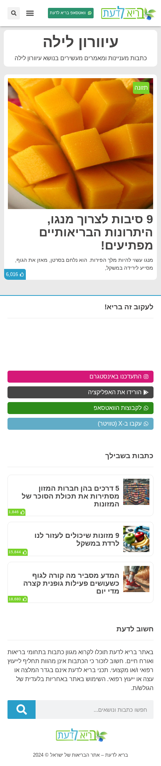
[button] (30, 13)
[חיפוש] (21, 709)
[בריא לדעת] (127, 13)
